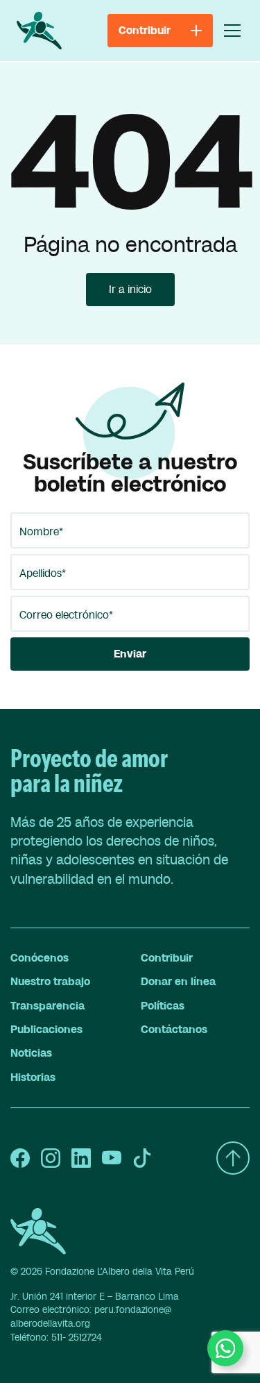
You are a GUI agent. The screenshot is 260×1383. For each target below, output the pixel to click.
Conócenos (39, 958)
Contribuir (167, 958)
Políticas (162, 1006)
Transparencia (47, 1006)
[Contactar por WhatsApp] (225, 1348)
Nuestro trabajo (50, 981)
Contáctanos (174, 1029)
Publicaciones (46, 1029)
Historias (32, 1077)
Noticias (31, 1053)
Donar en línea (178, 981)
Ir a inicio (130, 289)
